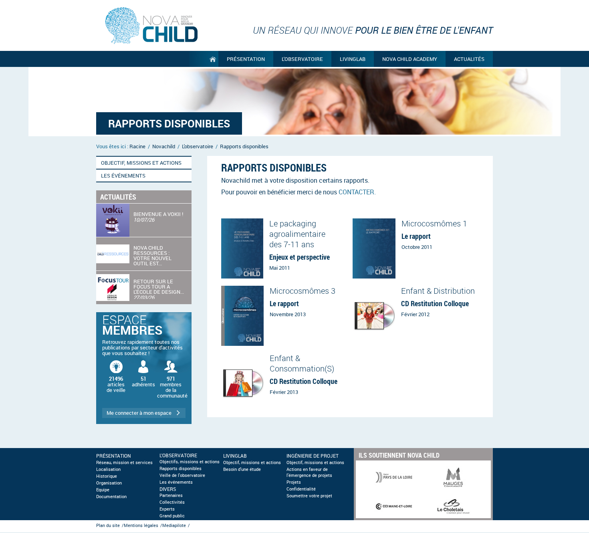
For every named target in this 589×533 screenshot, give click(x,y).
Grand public (172, 516)
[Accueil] (204, 59)
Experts (167, 509)
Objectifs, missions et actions (189, 461)
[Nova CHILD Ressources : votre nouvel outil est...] (144, 254)
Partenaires (171, 495)
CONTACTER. (357, 192)
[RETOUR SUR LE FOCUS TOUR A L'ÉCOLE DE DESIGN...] (144, 287)
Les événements (176, 482)
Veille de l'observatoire (182, 475)
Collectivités (172, 502)
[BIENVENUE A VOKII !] (144, 220)
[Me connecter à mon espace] (144, 368)
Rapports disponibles (180, 468)
